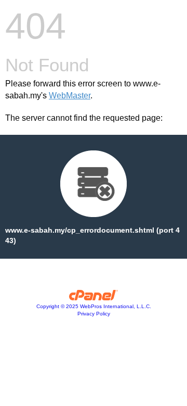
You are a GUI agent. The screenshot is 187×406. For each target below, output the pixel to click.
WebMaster (69, 95)
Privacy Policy (93, 313)
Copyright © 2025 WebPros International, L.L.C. (93, 306)
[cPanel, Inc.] (93, 298)
